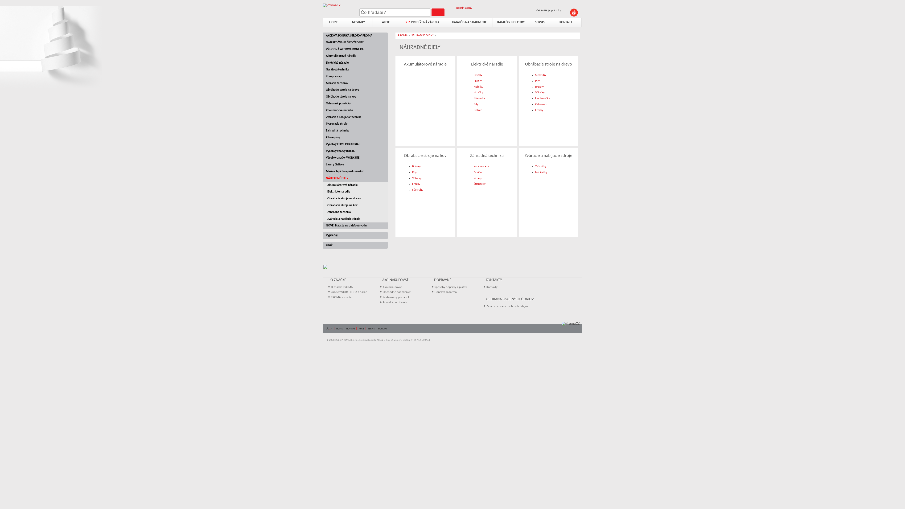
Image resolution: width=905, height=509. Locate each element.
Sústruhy (540, 75)
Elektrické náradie (337, 62)
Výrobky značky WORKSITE (342, 157)
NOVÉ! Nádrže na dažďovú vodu (346, 225)
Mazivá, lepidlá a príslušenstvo (345, 171)
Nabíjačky (541, 172)
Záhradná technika (339, 212)
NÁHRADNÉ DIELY (337, 178)
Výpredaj (331, 235)
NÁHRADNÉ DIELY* (422, 35)
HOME (339, 329)
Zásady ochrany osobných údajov (507, 306)
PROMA (403, 35)
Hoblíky (478, 86)
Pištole (478, 110)
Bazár (329, 244)
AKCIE (361, 329)
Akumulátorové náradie (341, 55)
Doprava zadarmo (446, 292)
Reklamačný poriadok (396, 297)
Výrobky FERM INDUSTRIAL (343, 144)
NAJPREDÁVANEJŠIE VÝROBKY (345, 42)
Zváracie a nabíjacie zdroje (343, 219)
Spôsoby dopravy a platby (451, 287)
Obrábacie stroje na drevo (342, 89)
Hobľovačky (542, 98)
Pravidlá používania (395, 302)
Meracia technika (337, 83)
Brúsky (478, 75)
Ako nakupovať (392, 287)
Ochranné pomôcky (338, 103)
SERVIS (371, 329)
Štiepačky (479, 183)
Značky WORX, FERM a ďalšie (349, 292)
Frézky (478, 80)
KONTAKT (382, 329)
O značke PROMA (342, 287)
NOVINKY (350, 329)
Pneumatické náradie (339, 110)
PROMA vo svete (341, 297)
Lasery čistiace (335, 164)
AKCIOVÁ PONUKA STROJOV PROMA (349, 35)
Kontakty (492, 287)
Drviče (478, 172)
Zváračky (540, 166)
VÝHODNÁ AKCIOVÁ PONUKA (345, 49)
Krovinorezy (481, 166)
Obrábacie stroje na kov (341, 96)
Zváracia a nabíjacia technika (343, 117)
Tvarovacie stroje (337, 123)
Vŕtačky (478, 92)
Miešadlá (479, 98)
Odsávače (541, 104)
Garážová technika (337, 69)
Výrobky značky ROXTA (340, 151)
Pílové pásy (333, 137)
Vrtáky (478, 178)
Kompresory (334, 76)
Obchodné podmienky (397, 292)
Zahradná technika (337, 130)
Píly (476, 104)
